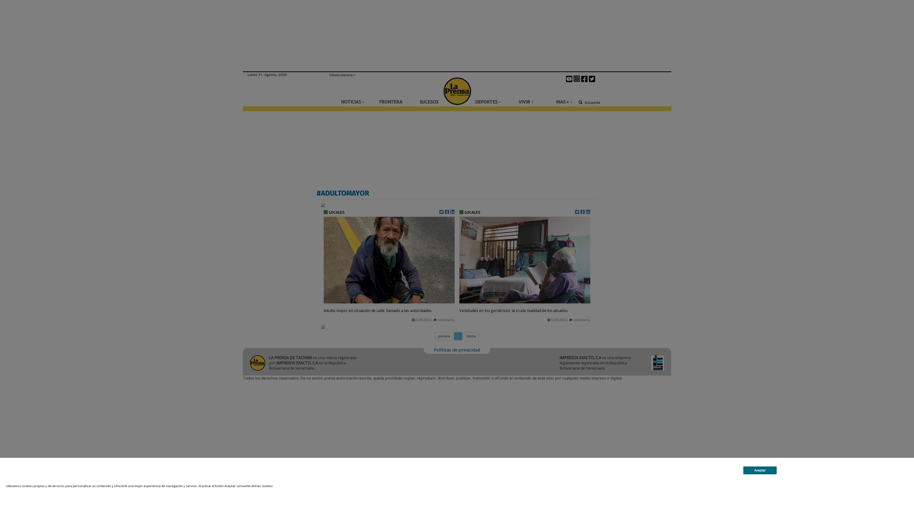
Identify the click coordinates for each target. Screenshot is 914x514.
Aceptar (760, 470)
